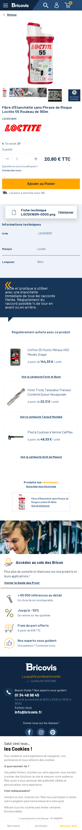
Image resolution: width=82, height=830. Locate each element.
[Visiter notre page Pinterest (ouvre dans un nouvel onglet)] (53, 732)
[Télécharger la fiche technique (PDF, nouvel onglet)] (71, 94)
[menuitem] (46, 5)
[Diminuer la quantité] (7, 158)
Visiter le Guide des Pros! (22, 582)
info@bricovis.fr (28, 712)
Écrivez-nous (23, 707)
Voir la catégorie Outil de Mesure (41, 457)
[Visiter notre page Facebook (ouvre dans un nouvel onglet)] (29, 732)
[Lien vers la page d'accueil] (20, 5)
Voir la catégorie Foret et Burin (41, 376)
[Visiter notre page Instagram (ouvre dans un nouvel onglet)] (41, 732)
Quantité (7, 149)
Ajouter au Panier (41, 184)
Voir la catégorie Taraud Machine (41, 416)
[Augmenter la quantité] (35, 158)
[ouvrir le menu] (5, 5)
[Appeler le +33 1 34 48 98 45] (9, 692)
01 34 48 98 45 (27, 695)
